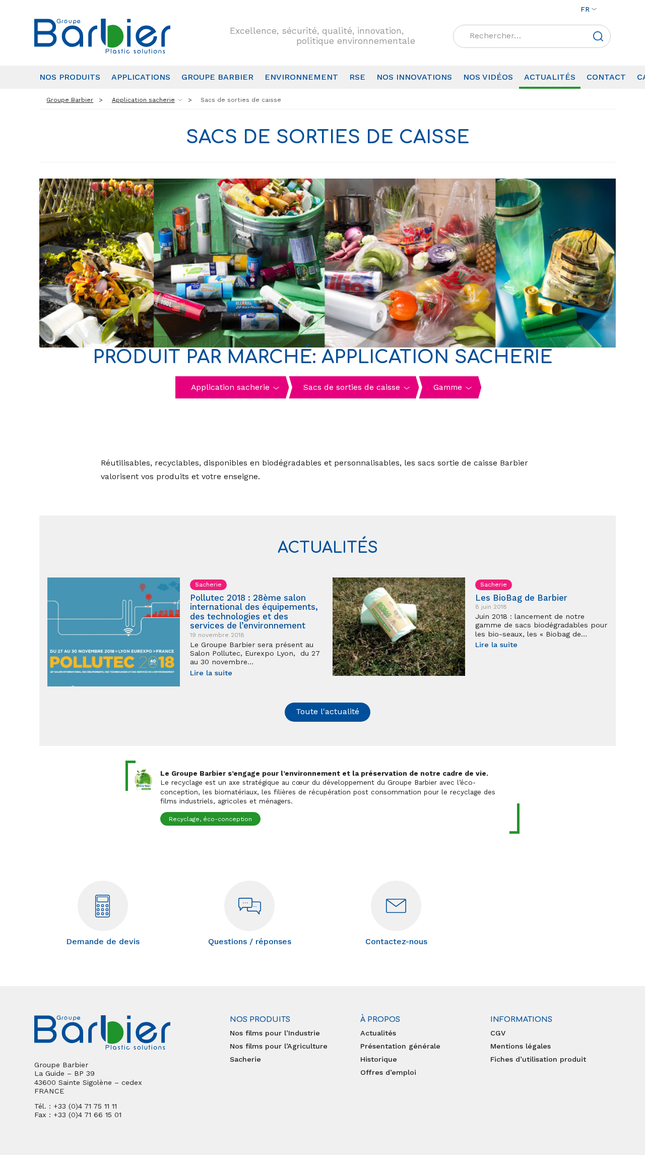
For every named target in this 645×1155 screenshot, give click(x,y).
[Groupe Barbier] (102, 36)
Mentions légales (520, 1046)
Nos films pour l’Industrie (275, 1033)
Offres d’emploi (388, 1072)
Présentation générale (400, 1046)
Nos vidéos (488, 77)
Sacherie (245, 1059)
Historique (378, 1059)
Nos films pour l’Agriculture (279, 1046)
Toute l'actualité (327, 711)
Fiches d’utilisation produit (538, 1059)
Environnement (301, 77)
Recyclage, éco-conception (210, 819)
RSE (357, 77)
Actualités (549, 77)
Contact (606, 77)
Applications (140, 77)
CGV (497, 1033)
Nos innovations (414, 77)
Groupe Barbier (217, 77)
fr (585, 9)
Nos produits (69, 77)
